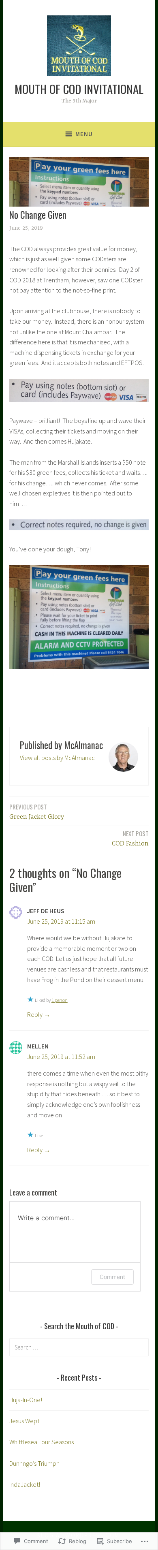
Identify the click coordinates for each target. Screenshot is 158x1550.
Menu (84, 134)
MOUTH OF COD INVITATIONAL (79, 88)
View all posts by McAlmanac (57, 758)
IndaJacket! (24, 1484)
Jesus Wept (24, 1421)
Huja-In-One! (25, 1400)
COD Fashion (130, 838)
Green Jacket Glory (36, 811)
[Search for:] (79, 1347)
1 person (59, 1000)
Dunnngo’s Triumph (34, 1463)
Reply (35, 1014)
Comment (112, 1276)
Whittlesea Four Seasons (41, 1442)
